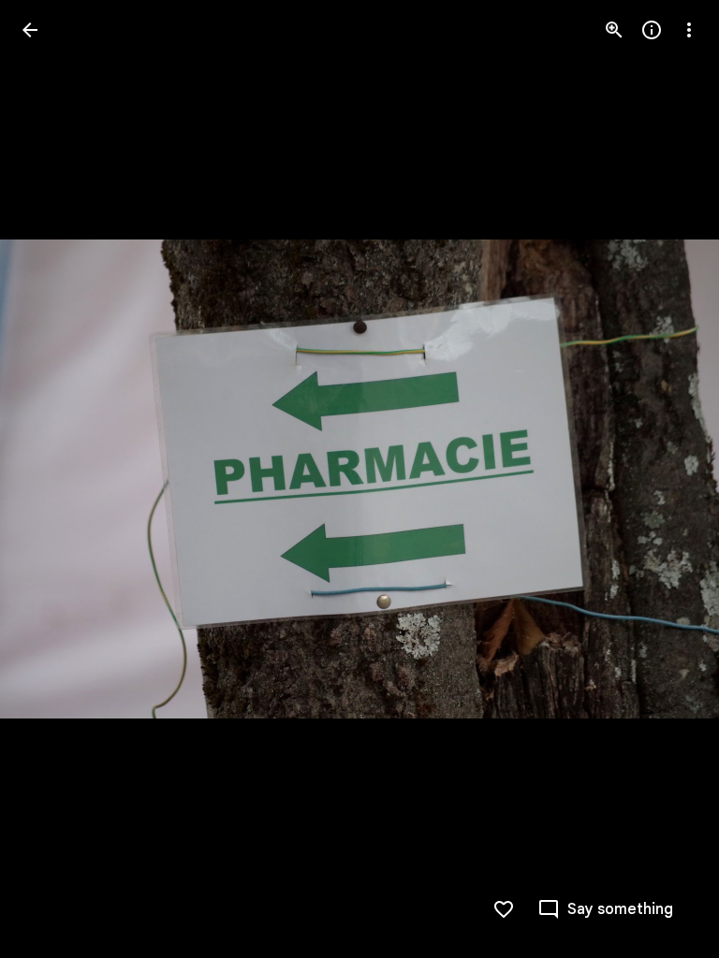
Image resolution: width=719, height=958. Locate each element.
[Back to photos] (29, 29)
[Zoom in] (614, 30)
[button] (52, 479)
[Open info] (651, 30)
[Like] (503, 909)
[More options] (689, 30)
